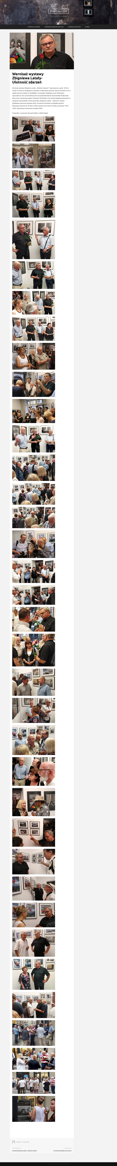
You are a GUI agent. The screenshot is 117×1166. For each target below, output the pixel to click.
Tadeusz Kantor (74, 27)
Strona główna (34, 27)
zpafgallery (58, 11)
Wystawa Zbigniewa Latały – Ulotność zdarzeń (24, 1150)
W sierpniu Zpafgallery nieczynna (62, 1150)
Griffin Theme (66, 1164)
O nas (87, 27)
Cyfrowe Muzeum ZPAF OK (54, 27)
